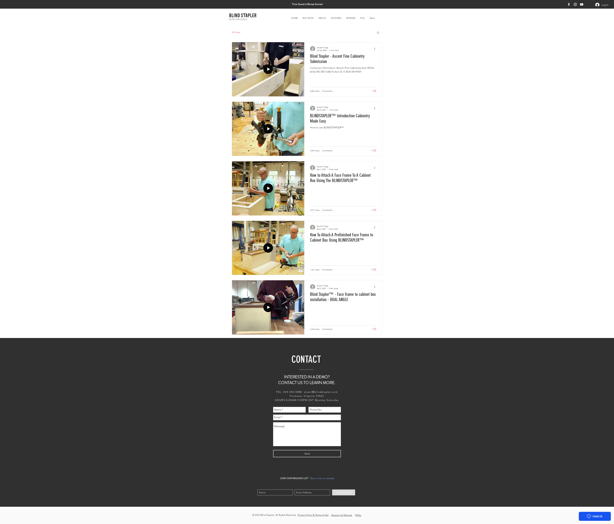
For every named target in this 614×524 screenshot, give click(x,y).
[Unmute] (273, 244)
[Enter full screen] (345, 244)
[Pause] (267, 244)
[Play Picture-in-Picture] (340, 244)
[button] (353, 215)
